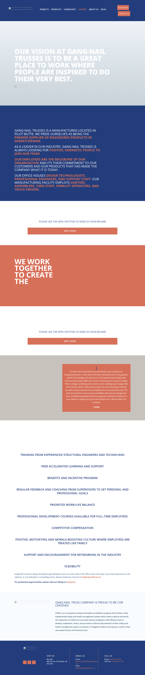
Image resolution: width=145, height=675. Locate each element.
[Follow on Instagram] (29, 662)
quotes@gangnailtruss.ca (85, 668)
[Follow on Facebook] (25, 662)
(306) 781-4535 (115, 659)
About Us (93, 9)
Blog (103, 9)
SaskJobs (71, 582)
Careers (82, 9)
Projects (44, 9)
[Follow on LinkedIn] (34, 662)
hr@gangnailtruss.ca (91, 577)
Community (70, 9)
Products (56, 9)
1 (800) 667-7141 (118, 661)
